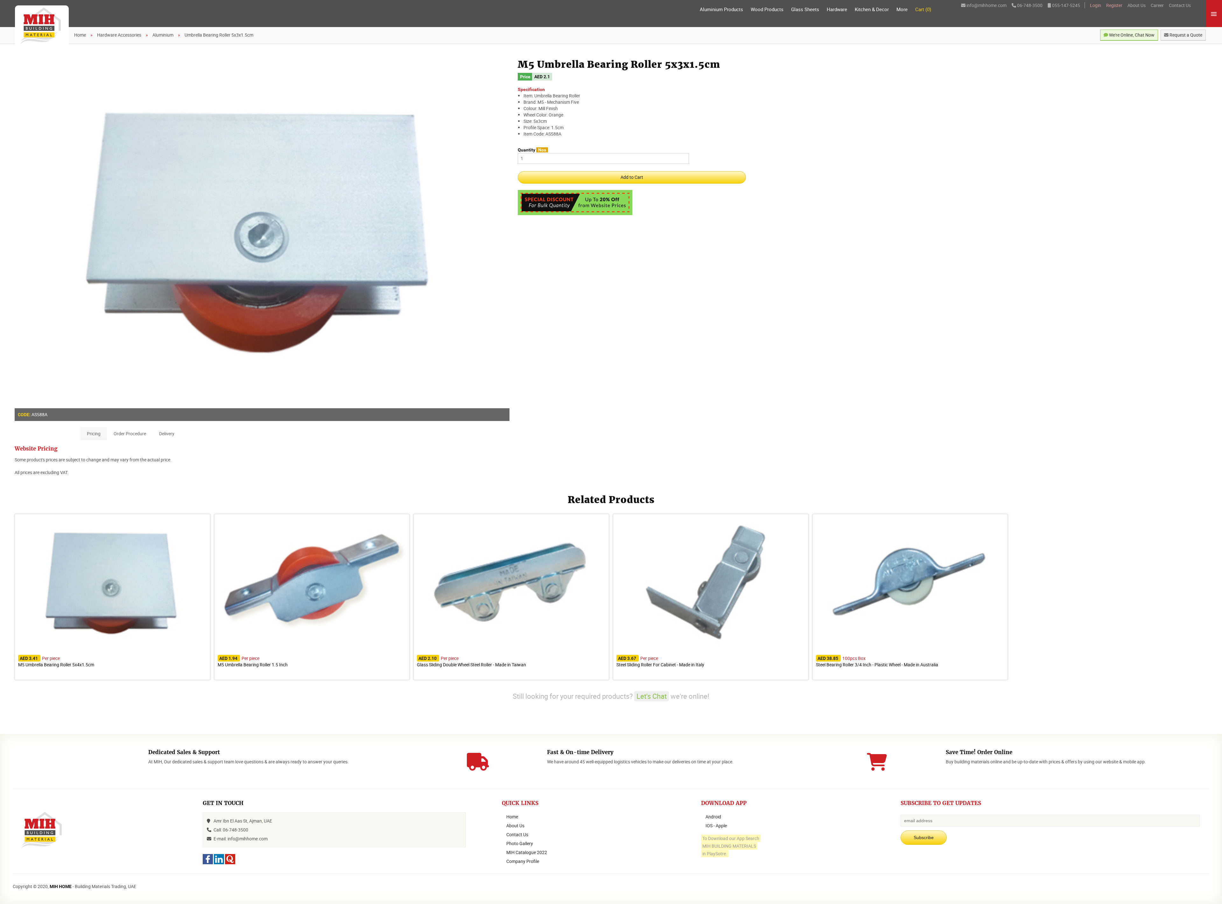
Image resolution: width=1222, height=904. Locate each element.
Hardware (837, 9)
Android (713, 817)
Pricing (94, 434)
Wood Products (767, 9)
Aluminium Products (721, 9)
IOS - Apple (716, 826)
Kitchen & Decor (872, 9)
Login (1095, 5)
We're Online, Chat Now (1131, 35)
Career (1157, 5)
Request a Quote (1185, 35)
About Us (1136, 5)
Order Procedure (130, 434)
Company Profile (522, 861)
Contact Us (1180, 5)
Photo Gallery (519, 843)
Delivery (166, 434)
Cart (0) (923, 9)
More (902, 9)
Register (1114, 5)
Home (512, 817)
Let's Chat (651, 696)
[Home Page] (42, 26)
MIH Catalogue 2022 (526, 852)
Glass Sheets (805, 9)
